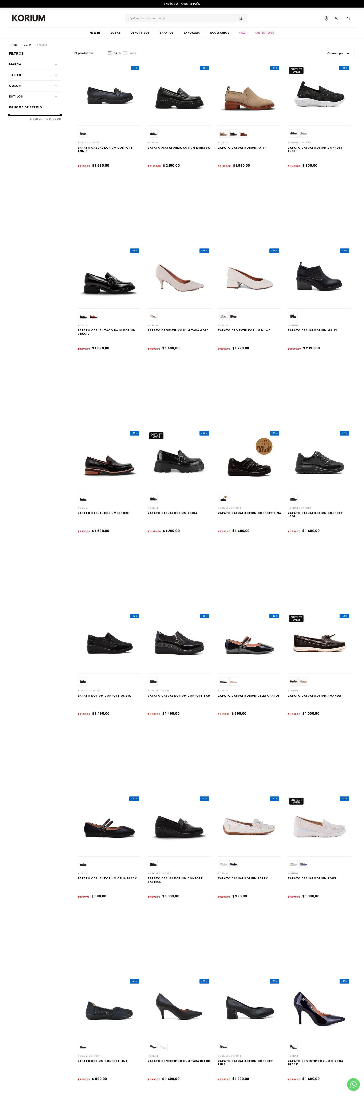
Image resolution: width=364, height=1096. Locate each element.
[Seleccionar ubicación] (326, 18)
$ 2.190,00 (52, 119)
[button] (35, 86)
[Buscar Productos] (241, 18)
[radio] (114, 53)
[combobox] (186, 18)
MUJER (27, 45)
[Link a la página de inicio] (14, 45)
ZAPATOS (42, 45)
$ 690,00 (36, 119)
